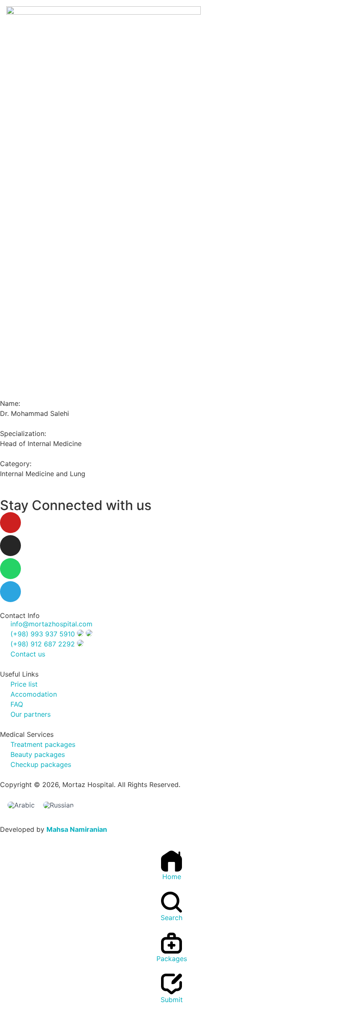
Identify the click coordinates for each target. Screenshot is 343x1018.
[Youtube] (10, 522)
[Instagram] (10, 545)
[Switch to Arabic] (21, 805)
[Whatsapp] (10, 568)
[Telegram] (10, 591)
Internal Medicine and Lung (42, 473)
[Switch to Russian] (58, 805)
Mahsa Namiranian (76, 829)
